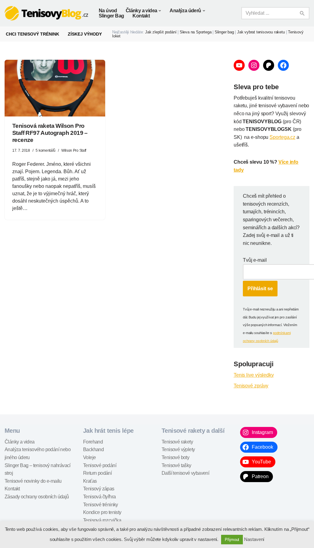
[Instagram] (253, 65)
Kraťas (90, 481)
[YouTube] (239, 65)
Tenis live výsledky (254, 375)
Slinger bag (224, 32)
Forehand (93, 441)
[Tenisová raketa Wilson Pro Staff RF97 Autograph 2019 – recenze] (55, 88)
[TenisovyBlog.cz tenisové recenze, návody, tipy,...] (46, 13)
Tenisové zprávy (251, 385)
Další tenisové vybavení (185, 473)
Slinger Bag (111, 15)
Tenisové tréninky (100, 504)
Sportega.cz (282, 137)
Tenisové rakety (177, 441)
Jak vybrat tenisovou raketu (261, 32)
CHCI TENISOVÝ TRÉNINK (32, 34)
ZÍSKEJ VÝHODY (85, 34)
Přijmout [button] (232, 539)
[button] (160, 11)
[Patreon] (268, 65)
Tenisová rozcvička (102, 520)
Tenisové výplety (178, 449)
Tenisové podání (99, 465)
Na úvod (108, 10)
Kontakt (141, 15)
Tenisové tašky (176, 465)
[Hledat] (302, 13)
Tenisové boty (175, 457)
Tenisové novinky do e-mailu (33, 481)
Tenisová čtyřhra (99, 496)
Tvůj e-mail (255, 260)
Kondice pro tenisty (102, 512)
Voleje (89, 457)
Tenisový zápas (98, 488)
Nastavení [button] (254, 539)
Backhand (93, 449)
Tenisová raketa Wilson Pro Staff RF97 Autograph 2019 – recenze (50, 133)
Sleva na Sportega (196, 32)
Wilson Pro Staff (73, 150)
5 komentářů (46, 150)
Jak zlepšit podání (160, 32)
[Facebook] (283, 65)
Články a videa (20, 441)
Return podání (97, 473)
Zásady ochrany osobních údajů (37, 496)
